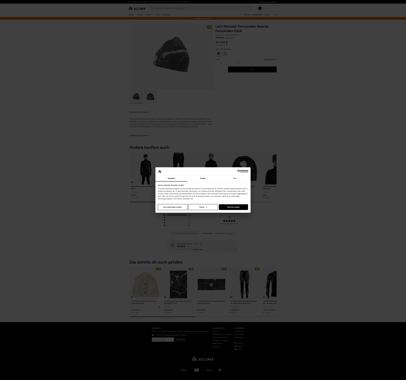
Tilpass (201, 207)
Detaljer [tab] (203, 178)
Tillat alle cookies (233, 207)
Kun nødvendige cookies (172, 207)
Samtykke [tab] (171, 178)
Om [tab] (234, 178)
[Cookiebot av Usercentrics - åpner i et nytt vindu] (239, 171)
